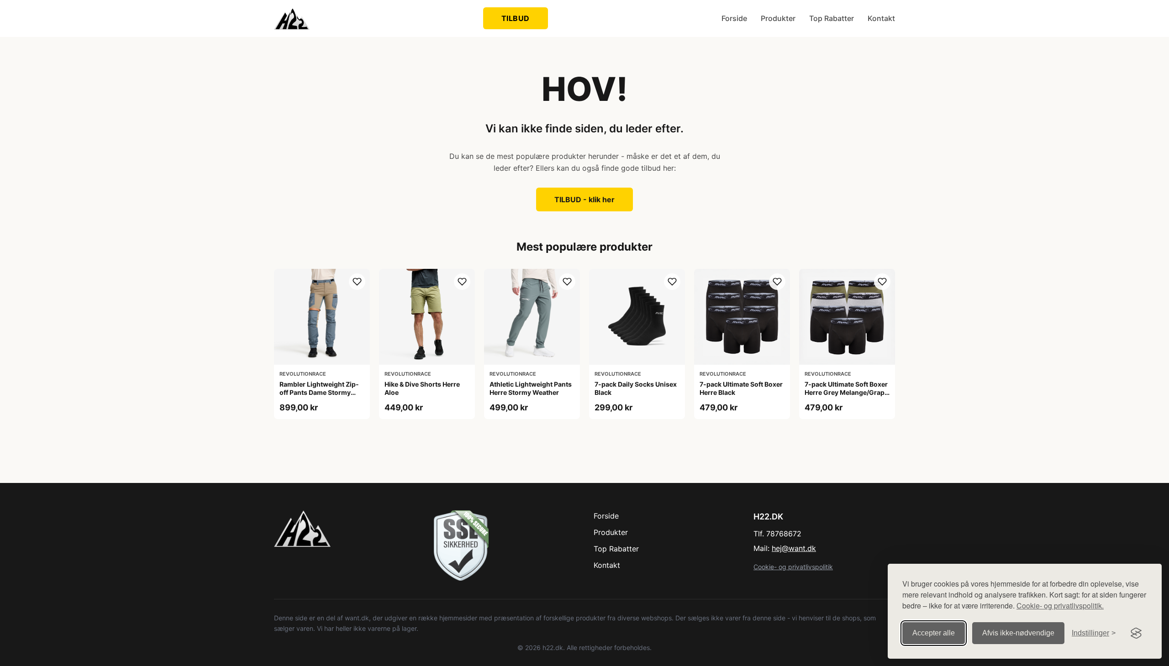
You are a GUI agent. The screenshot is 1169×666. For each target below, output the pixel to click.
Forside (734, 18)
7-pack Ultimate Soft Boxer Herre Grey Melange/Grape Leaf (846, 392)
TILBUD (515, 18)
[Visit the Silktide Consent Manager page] (1136, 633)
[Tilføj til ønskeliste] (357, 281)
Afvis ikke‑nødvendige (1018, 633)
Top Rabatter (831, 18)
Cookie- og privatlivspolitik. (1060, 605)
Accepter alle (933, 633)
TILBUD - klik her (584, 199)
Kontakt (881, 18)
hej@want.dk (794, 548)
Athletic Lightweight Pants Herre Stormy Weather (531, 388)
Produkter (778, 18)
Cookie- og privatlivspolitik (793, 567)
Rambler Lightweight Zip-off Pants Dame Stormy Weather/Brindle (319, 392)
